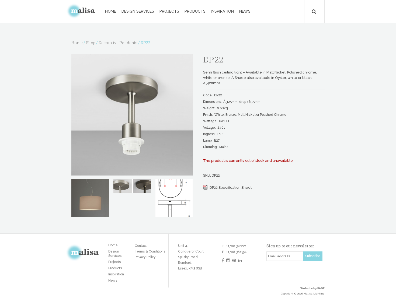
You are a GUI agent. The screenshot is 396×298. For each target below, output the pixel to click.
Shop (90, 42)
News (245, 11)
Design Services (137, 11)
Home (110, 11)
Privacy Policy (145, 257)
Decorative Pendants (118, 42)
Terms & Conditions (150, 251)
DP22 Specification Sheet (231, 187)
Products (195, 11)
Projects (169, 11)
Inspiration (222, 11)
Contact (141, 246)
